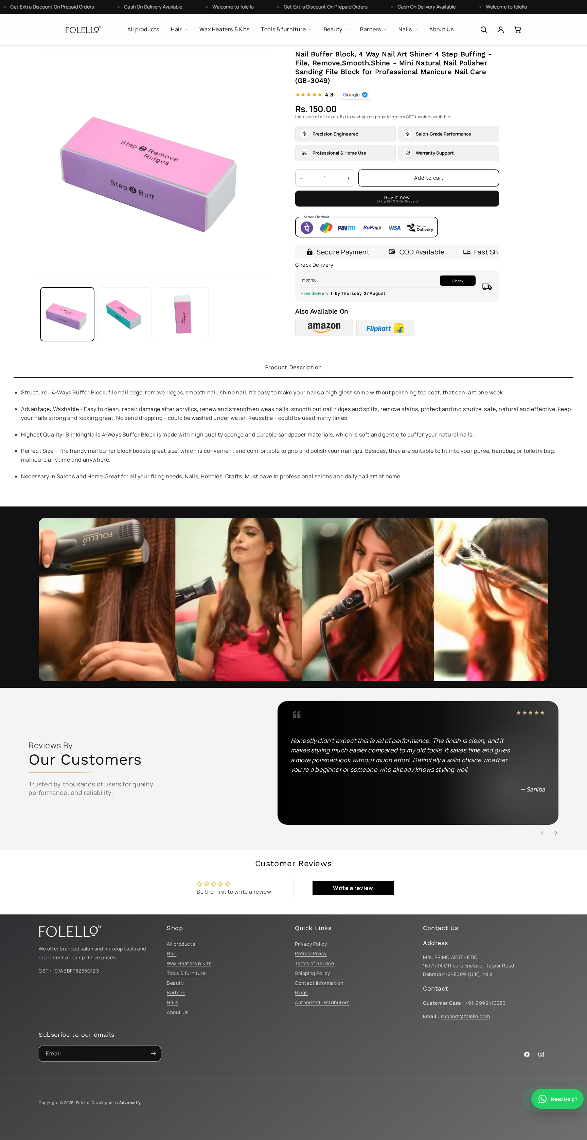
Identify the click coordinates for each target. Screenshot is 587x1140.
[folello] (83, 29)
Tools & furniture (186, 973)
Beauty (175, 983)
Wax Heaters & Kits (189, 963)
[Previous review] (543, 833)
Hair (171, 953)
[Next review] (554, 833)
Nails (172, 1002)
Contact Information (319, 983)
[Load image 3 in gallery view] (182, 314)
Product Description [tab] (293, 367)
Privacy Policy (311, 944)
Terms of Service (314, 963)
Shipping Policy (312, 973)
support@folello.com (465, 1016)
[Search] (483, 29)
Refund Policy (311, 953)
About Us (178, 1012)
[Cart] (517, 29)
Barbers (176, 992)
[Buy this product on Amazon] (324, 328)
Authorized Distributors (322, 1002)
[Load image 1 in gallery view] (67, 314)
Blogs (301, 992)
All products (181, 944)
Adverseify (130, 1102)
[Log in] (500, 29)
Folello (83, 1102)
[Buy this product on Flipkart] (385, 328)
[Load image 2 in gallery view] (124, 314)
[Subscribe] (153, 1054)
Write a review (353, 888)
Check (457, 280)
